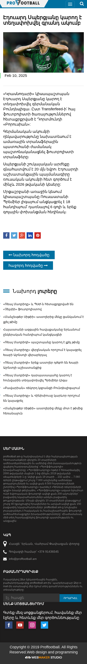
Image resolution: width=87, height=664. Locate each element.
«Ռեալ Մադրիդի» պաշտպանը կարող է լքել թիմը (41, 342)
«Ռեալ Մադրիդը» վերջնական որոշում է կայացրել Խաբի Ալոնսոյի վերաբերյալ (42, 352)
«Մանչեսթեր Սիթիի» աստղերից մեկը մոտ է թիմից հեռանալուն (43, 411)
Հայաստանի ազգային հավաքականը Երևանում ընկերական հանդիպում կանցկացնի (41, 332)
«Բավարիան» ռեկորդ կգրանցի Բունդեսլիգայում (41, 388)
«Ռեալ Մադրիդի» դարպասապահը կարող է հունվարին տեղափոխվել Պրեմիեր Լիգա (37, 378)
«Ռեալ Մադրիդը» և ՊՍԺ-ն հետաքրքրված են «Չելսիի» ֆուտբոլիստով (38, 306)
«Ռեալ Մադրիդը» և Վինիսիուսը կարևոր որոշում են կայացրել (41, 398)
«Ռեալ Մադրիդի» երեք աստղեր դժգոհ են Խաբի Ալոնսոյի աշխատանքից (40, 365)
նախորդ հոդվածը (30, 255)
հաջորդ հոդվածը (26, 265)
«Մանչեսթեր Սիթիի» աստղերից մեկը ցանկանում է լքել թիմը (43, 319)
